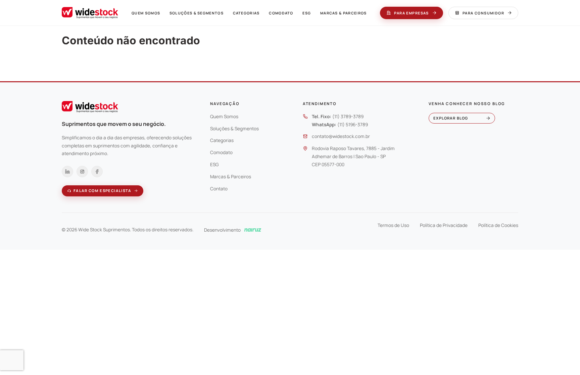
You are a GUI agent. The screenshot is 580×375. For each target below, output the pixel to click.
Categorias (246, 12)
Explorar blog (450, 118)
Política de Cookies (498, 225)
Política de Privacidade (444, 225)
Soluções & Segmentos (197, 12)
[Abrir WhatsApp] (563, 358)
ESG (306, 12)
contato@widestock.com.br (341, 136)
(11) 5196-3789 (352, 125)
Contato (219, 189)
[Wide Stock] (90, 12)
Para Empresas (411, 12)
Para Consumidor (483, 12)
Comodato (281, 12)
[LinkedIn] (67, 171)
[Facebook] (97, 171)
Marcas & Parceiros (343, 12)
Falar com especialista (103, 190)
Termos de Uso (393, 225)
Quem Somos (146, 12)
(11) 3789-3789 (348, 116)
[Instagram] (82, 171)
